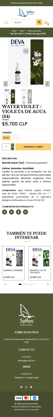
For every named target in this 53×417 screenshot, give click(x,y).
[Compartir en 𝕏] (11, 212)
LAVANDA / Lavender (12, 270)
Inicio (14, 31)
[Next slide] (47, 84)
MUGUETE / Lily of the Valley (38, 271)
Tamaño (7, 132)
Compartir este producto (17, 206)
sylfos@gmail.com (26, 360)
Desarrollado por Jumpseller (26, 409)
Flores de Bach (34, 31)
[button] (5, 284)
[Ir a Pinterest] (31, 387)
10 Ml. (6, 137)
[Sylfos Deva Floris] (26, 13)
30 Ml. (15, 137)
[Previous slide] (5, 84)
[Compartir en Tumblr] (18, 212)
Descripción (9, 158)
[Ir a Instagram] (27, 387)
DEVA (22, 31)
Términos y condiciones (26, 377)
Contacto (26, 356)
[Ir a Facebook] (21, 387)
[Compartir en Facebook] (4, 212)
